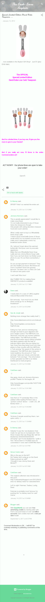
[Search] (42, 4)
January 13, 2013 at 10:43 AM (20, 407)
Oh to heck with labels (15, 193)
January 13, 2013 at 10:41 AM (20, 388)
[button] (42, 15)
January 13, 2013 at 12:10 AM (20, 210)
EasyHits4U (18, 508)
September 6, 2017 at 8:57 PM (21, 519)
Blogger (13, 505)
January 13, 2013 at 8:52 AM (20, 307)
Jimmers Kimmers (17, 216)
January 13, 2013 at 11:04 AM (20, 421)
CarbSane (13, 370)
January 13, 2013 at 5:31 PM (20, 446)
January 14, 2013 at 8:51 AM (20, 466)
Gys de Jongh (15, 313)
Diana (12, 291)
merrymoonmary (27, 593)
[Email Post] (7, 188)
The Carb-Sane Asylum (22, 6)
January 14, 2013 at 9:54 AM (20, 498)
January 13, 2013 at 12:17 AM (20, 284)
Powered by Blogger (23, 589)
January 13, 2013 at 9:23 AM (20, 364)
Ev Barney (13, 201)
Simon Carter (15, 452)
